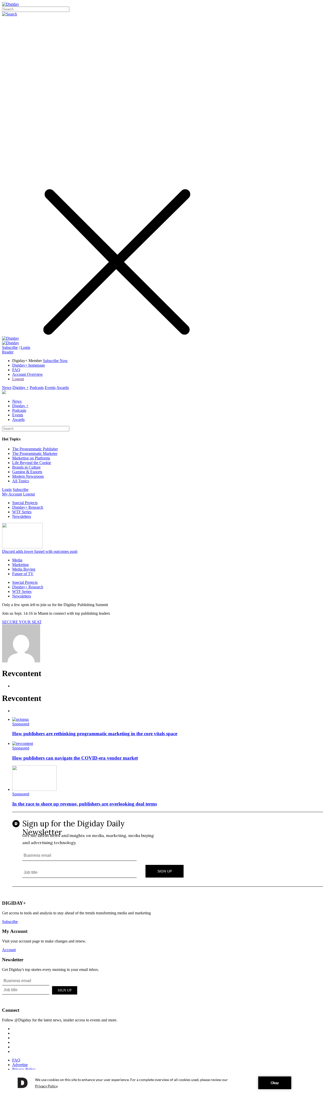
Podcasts (37, 387)
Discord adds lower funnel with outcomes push (39, 551)
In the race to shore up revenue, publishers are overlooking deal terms (84, 804)
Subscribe (10, 347)
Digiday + (20, 387)
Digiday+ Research (27, 507)
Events (50, 387)
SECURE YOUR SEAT (22, 622)
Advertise (20, 1065)
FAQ (16, 370)
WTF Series (21, 512)
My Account (12, 494)
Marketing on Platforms (31, 458)
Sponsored (20, 724)
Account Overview (27, 374)
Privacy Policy (24, 1069)
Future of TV (23, 574)
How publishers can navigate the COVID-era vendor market (75, 758)
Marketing (20, 564)
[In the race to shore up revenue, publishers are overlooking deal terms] (34, 789)
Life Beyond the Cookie (31, 462)
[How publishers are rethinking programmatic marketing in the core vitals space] (20, 719)
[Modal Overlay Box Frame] (167, 850)
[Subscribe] (10, 343)
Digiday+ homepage (28, 365)
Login (25, 347)
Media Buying (23, 569)
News (6, 387)
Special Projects (25, 503)
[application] (162, 1083)
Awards (62, 387)
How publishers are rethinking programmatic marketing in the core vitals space (94, 733)
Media (17, 560)
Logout (18, 379)
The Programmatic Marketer (34, 453)
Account (9, 950)
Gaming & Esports (27, 472)
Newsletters (21, 516)
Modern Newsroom (28, 476)
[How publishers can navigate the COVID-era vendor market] (22, 743)
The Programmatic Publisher (35, 449)
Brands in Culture (26, 467)
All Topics (20, 481)
